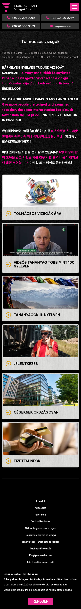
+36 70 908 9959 (23, 26)
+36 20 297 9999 (23, 18)
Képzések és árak (12, 52)
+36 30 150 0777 (62, 18)
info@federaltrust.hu (62, 27)
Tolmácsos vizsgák (67, 57)
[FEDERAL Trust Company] (8, 7)
